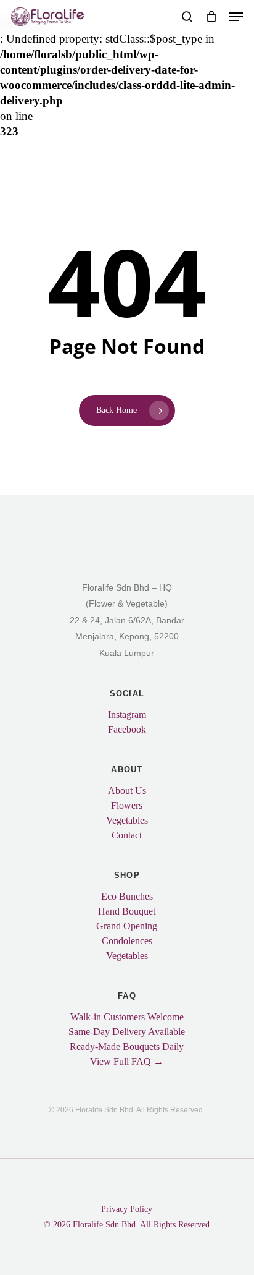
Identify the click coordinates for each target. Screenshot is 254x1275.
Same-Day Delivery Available (126, 1032)
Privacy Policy (126, 1209)
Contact (127, 835)
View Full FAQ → (126, 1062)
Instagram (127, 715)
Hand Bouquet (126, 911)
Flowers (126, 806)
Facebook (127, 730)
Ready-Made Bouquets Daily (127, 1047)
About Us (127, 791)
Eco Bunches (127, 897)
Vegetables (127, 820)
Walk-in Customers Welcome (127, 1017)
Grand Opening (126, 926)
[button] (236, 17)
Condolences (127, 941)
